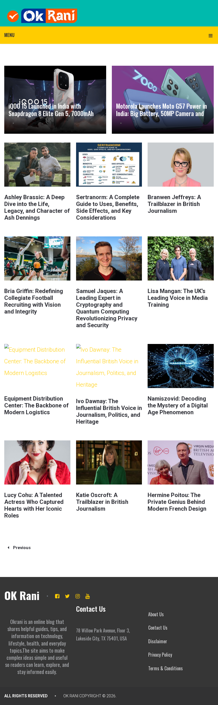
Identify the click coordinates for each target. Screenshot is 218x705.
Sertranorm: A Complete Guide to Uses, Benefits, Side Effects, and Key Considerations (107, 207)
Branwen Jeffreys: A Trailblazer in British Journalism (174, 204)
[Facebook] (57, 596)
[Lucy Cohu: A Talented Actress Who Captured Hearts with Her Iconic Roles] (37, 462)
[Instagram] (78, 596)
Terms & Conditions (165, 668)
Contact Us (157, 627)
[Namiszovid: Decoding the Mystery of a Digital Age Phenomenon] (180, 366)
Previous (21, 547)
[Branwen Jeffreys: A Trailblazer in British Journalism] (180, 165)
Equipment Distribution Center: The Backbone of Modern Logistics (36, 405)
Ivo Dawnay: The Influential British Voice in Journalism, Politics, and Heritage (109, 411)
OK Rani (21, 595)
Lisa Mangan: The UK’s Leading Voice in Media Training (178, 298)
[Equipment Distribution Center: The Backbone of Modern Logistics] (37, 366)
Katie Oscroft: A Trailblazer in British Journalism (102, 502)
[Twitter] (67, 596)
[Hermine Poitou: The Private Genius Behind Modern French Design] (180, 462)
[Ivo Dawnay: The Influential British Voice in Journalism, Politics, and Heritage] (109, 367)
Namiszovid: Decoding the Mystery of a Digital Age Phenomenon (178, 405)
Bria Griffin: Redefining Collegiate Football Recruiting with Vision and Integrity (33, 301)
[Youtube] (87, 596)
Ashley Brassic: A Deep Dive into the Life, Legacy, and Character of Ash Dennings (37, 207)
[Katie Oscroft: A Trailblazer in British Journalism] (109, 462)
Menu (9, 35)
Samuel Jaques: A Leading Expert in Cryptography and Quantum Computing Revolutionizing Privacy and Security (106, 308)
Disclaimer (157, 641)
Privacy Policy (160, 654)
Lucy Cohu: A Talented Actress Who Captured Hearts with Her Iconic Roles (34, 505)
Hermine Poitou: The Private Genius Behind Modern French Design (177, 502)
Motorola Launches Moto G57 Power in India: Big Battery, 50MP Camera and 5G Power (161, 113)
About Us (156, 614)
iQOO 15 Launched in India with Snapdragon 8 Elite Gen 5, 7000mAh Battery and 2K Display (51, 113)
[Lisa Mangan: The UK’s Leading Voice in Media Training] (180, 258)
